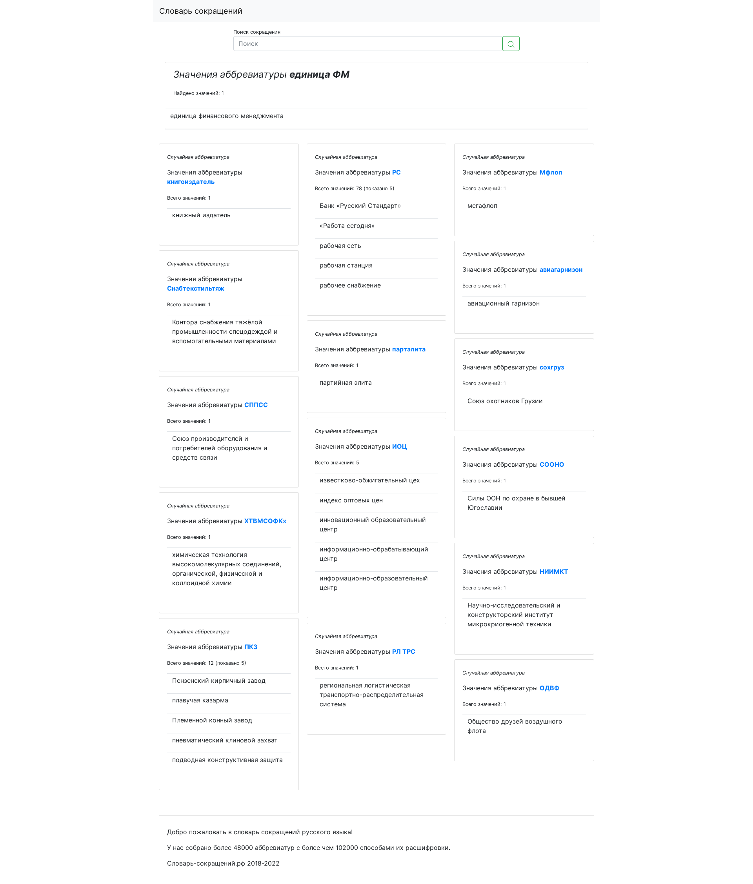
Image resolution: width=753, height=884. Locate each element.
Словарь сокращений (200, 11)
